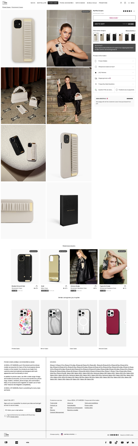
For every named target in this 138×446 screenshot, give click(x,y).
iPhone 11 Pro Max (114, 369)
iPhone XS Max (61, 371)
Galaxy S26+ (78, 373)
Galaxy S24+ (54, 375)
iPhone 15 (56, 367)
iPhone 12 (86, 369)
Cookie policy (89, 407)
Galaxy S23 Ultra (96, 375)
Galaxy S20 (98, 377)
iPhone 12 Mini (105, 369)
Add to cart (114, 24)
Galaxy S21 (71, 377)
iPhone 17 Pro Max (70, 365)
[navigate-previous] (127, 268)
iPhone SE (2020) (84, 371)
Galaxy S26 (70, 373)
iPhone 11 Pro (123, 369)
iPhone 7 (107, 371)
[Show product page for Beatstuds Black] (114, 37)
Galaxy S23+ (87, 375)
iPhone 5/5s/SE (61, 373)
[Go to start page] (4, 2)
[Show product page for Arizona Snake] (102, 37)
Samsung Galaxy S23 (75, 375)
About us (70, 403)
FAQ (51, 407)
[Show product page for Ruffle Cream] (95, 37)
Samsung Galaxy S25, (100, 373)
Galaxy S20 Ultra (119, 377)
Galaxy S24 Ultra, (63, 375)
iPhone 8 (92, 371)
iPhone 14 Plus (107, 367)
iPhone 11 (130, 369)
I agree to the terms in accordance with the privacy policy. (21, 416)
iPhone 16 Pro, (107, 365)
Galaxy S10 (127, 377)
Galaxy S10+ (53, 379)
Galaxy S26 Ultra (88, 373)
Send (38, 410)
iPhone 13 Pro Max (59, 369)
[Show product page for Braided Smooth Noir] (133, 37)
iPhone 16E (93, 365)
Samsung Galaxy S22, (109, 375)
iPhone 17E (86, 365)
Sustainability (71, 405)
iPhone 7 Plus (115, 371)
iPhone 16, (100, 365)
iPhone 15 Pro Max (82, 367)
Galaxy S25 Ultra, (121, 373)
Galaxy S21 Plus (79, 377)
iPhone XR (69, 371)
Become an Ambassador (75, 407)
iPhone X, (76, 371)
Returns (52, 410)
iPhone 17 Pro (60, 365)
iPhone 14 (91, 367)
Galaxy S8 (83, 379)
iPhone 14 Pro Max (117, 367)
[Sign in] (121, 3)
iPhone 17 (53, 365)
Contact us (53, 405)
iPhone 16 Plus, (115, 365)
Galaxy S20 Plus (108, 377)
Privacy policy (89, 405)
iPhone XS (53, 371)
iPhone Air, (79, 365)
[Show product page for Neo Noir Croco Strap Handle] (108, 37)
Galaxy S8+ (90, 379)
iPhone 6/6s (123, 371)
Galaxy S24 (129, 373)
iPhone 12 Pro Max (94, 369)
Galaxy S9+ (76, 379)
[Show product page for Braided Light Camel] (120, 37)
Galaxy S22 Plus (121, 375)
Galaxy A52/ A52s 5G (60, 377)
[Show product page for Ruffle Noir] (127, 37)
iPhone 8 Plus (100, 371)
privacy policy (14, 417)
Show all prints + (131, 30)
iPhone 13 (126, 367)
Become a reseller (72, 410)
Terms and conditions (91, 403)
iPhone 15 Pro (63, 367)
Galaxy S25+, (111, 373)
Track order (53, 403)
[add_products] (36, 286)
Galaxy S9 (69, 379)
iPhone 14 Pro (98, 367)
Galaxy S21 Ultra (90, 377)
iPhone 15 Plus (72, 367)
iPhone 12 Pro (78, 369)
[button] (121, 435)
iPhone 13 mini (70, 369)
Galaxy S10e (61, 379)
